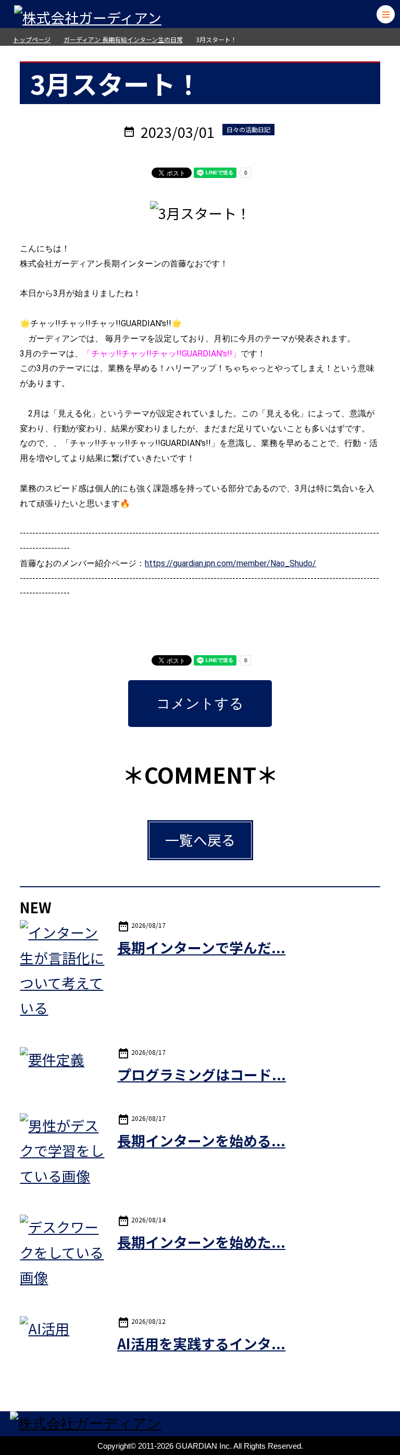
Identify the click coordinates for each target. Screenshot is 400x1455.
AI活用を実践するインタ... (201, 1343)
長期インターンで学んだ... (201, 947)
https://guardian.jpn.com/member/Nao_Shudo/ (230, 563)
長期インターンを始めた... (201, 1242)
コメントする (200, 703)
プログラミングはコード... (201, 1074)
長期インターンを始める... (201, 1140)
